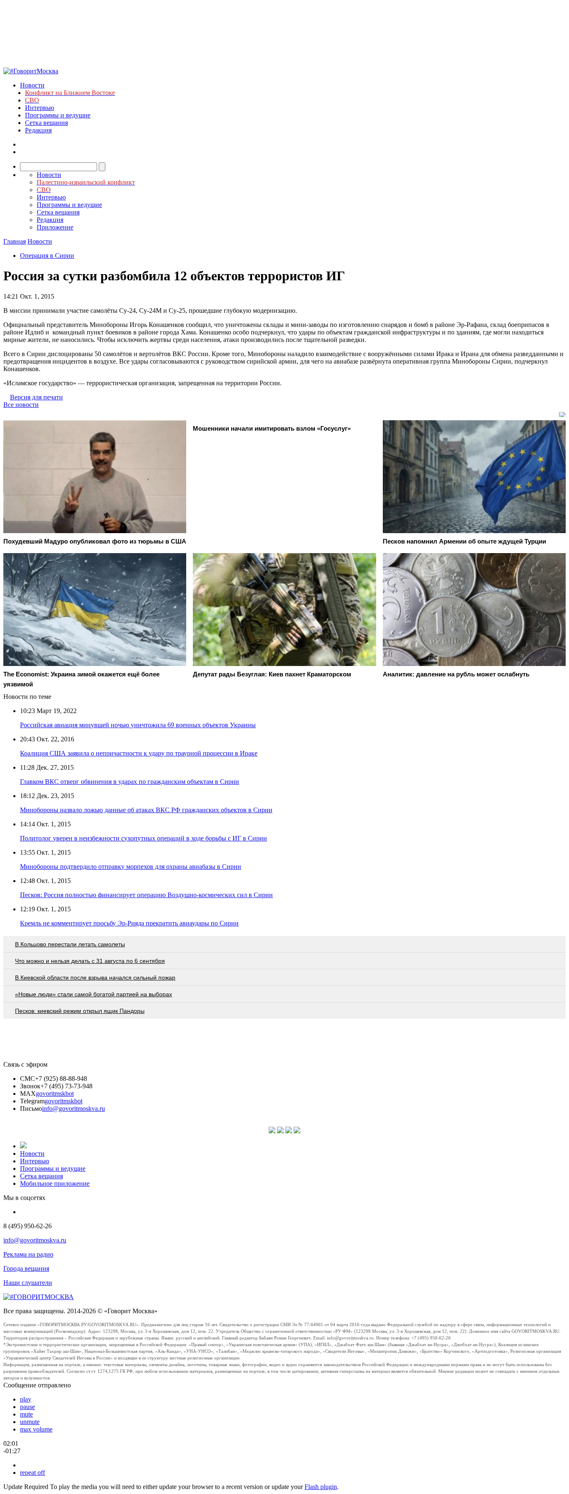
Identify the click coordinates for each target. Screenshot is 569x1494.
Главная (14, 241)
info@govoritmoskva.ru (73, 1108)
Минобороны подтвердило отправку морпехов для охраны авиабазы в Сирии (130, 866)
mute (26, 1414)
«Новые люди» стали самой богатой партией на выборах (93, 994)
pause (27, 1406)
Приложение (55, 227)
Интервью (39, 107)
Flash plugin (320, 1486)
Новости (32, 85)
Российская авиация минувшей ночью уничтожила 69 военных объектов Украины (138, 724)
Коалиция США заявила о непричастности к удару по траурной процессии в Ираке (138, 753)
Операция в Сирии (47, 255)
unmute (30, 1421)
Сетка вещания (46, 122)
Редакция (38, 130)
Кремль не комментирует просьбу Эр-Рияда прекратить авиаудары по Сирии (129, 923)
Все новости (21, 404)
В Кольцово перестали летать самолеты (70, 944)
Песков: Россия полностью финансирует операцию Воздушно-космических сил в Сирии (146, 894)
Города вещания (26, 1268)
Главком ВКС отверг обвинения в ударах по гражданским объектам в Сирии (129, 781)
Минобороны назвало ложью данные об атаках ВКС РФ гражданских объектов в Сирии (146, 809)
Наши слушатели (27, 1282)
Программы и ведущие (57, 115)
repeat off (32, 1472)
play (25, 1399)
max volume (36, 1429)
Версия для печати (36, 397)
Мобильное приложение (55, 1183)
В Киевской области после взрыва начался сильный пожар (95, 977)
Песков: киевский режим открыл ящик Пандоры (80, 1011)
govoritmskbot (55, 1093)
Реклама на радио (28, 1254)
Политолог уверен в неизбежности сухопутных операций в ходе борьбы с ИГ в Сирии (143, 838)
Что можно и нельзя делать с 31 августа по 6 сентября (90, 961)
